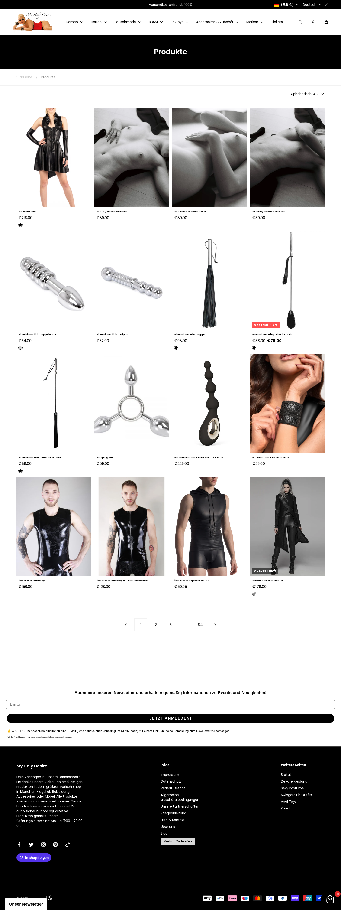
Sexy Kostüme (292, 788)
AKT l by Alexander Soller (111, 211)
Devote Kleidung (294, 781)
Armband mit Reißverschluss (270, 457)
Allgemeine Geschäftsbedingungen (180, 797)
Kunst (285, 808)
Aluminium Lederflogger (189, 334)
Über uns (168, 826)
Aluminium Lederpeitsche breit (272, 334)
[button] (326, 22)
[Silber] (20, 348)
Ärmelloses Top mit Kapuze (191, 580)
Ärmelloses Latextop (31, 580)
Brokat (286, 774)
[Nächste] (215, 624)
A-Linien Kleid (27, 211)
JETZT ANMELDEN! (171, 718)
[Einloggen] (313, 22)
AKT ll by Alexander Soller (190, 211)
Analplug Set (104, 457)
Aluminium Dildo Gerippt (112, 334)
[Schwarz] (20, 225)
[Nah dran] (326, 5)
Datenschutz (171, 781)
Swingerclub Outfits (297, 795)
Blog (164, 833)
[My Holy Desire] (32, 22)
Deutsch (309, 4)
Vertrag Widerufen (178, 841)
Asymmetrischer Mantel (267, 580)
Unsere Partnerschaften (180, 806)
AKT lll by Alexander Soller (268, 211)
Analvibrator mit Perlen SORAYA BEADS (198, 457)
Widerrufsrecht (173, 788)
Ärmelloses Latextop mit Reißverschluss (122, 580)
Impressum (170, 774)
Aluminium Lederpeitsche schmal (39, 457)
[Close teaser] (48, 897)
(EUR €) (287, 4)
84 (200, 624)
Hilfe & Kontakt (173, 820)
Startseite (24, 77)
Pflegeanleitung (173, 813)
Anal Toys (288, 801)
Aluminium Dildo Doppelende (37, 334)
